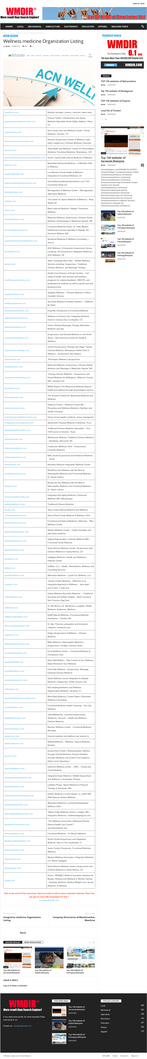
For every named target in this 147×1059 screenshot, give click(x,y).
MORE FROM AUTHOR (32, 942)
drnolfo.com (9, 510)
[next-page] (93, 942)
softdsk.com (9, 568)
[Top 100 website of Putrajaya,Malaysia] (80, 957)
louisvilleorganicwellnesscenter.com (20, 417)
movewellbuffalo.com (14, 662)
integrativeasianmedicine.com (17, 777)
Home (5, 33)
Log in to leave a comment (15, 986)
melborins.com (11, 608)
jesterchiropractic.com (14, 850)
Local (20, 26)
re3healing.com (11, 689)
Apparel (102, 26)
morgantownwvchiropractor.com (18, 423)
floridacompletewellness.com (17, 841)
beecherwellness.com (14, 729)
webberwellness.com (13, 743)
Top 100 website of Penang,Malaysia (125, 254)
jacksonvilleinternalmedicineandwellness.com (24, 157)
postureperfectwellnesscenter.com (19, 121)
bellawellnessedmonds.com (16, 644)
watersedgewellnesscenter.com (18, 814)
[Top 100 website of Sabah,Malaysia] (49, 957)
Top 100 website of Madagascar (117, 91)
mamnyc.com (10, 165)
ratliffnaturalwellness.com (15, 617)
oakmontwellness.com (14, 768)
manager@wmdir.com (49, 900)
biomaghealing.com (13, 192)
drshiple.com (10, 201)
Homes (9, 26)
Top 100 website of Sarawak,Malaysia (11, 971)
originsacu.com (11, 635)
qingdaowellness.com (14, 294)
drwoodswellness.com (14, 833)
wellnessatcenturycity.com (16, 318)
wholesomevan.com (13, 439)
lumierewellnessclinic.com (16, 805)
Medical (14, 36)
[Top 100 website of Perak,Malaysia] (108, 243)
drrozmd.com (10, 150)
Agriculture (53, 26)
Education (88, 26)
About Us (134, 1056)
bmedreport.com (12, 388)
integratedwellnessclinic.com (17, 430)
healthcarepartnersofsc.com (17, 280)
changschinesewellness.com (17, 377)
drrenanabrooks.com (13, 397)
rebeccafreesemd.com (14, 408)
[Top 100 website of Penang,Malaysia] (108, 256)
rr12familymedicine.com (15, 515)
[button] (142, 26)
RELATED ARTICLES (13, 942)
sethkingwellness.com (14, 786)
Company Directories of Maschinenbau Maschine (74, 919)
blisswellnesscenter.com (15, 523)
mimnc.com (9, 210)
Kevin (8, 46)
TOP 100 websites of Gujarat (115, 100)
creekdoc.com (10, 584)
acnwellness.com (12, 251)
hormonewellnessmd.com (16, 230)
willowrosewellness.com (15, 327)
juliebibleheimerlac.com (15, 718)
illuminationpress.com (14, 550)
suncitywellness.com (13, 707)
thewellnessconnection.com (16, 824)
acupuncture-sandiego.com (16, 350)
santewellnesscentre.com (15, 680)
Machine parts (120, 26)
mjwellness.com (11, 112)
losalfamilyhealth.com (14, 174)
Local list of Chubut (111, 110)
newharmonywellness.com (16, 338)
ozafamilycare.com (13, 132)
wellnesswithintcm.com (14, 504)
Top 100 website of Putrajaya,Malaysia (75, 971)
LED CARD (106, 1056)
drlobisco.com (10, 486)
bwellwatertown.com (13, 367)
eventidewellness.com (14, 671)
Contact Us (124, 1056)
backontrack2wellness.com (16, 311)
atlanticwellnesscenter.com (16, 532)
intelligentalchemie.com (15, 303)
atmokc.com (10, 264)
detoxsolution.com (12, 868)
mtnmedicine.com (12, 464)
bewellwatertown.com (14, 219)
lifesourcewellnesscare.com (16, 626)
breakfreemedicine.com (15, 473)
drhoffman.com (11, 559)
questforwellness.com (14, 575)
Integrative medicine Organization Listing (22, 919)
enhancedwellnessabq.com (16, 497)
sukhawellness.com (13, 597)
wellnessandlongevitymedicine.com (20, 183)
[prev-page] (90, 942)
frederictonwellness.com (15, 448)
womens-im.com (11, 736)
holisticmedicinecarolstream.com (19, 795)
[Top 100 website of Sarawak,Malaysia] (17, 957)
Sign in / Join (138, 3)
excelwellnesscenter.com (15, 653)
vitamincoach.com (12, 859)
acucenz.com (10, 756)
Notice (115, 1056)
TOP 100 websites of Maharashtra (118, 81)
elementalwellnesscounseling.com (19, 698)
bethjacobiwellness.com (15, 457)
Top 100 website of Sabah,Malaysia (43, 971)
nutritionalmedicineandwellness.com (20, 241)
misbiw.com (9, 880)
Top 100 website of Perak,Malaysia (125, 240)
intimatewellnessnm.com (15, 541)
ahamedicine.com (12, 359)
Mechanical (34, 26)
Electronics (71, 26)
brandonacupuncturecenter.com (18, 141)
